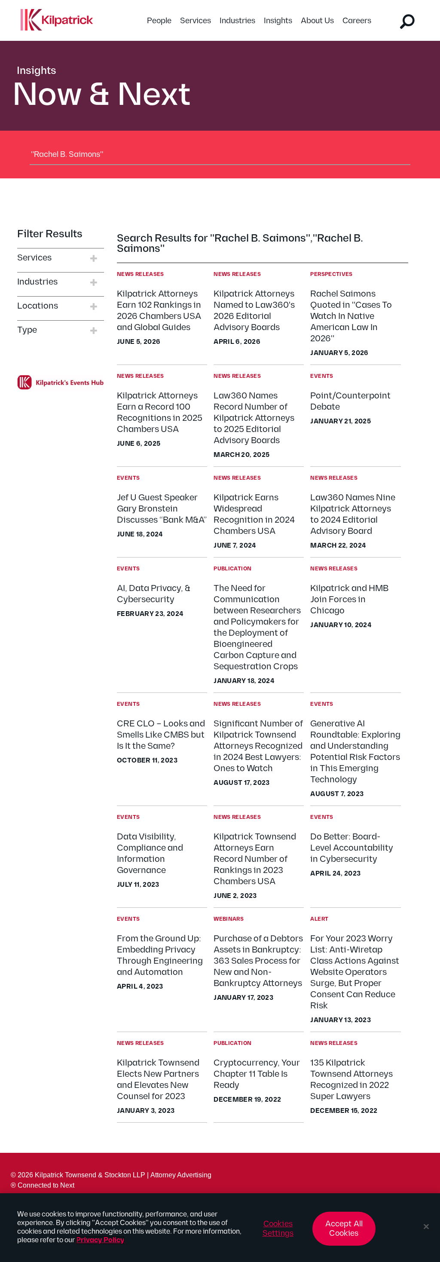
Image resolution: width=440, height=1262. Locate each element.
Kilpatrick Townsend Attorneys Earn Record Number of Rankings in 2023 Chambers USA (255, 859)
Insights (278, 20)
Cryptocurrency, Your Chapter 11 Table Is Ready (257, 1074)
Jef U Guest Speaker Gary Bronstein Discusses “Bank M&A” (162, 509)
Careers (356, 20)
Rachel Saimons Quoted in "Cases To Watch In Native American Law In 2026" (351, 316)
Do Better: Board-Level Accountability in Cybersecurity (351, 848)
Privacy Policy (100, 1240)
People (159, 20)
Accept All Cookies (344, 1228)
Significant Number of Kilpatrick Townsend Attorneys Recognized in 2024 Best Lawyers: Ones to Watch (258, 746)
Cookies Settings (278, 1228)
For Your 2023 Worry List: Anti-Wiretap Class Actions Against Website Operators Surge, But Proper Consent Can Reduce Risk (354, 972)
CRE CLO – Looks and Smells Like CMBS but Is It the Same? (161, 735)
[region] (220, 1227)
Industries (237, 20)
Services (195, 20)
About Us (317, 20)
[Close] (426, 1226)
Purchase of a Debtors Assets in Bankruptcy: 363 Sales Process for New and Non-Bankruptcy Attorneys (258, 961)
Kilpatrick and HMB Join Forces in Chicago (349, 599)
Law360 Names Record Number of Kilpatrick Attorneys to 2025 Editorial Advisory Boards (254, 418)
